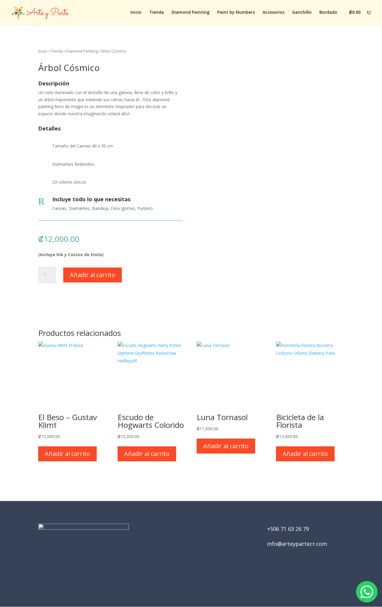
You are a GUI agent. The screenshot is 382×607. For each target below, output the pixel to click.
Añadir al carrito (92, 275)
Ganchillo (302, 12)
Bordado (328, 12)
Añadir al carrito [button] (67, 454)
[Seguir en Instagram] (199, 574)
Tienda (156, 12)
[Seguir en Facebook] (182, 574)
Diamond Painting (191, 12)
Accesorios (273, 12)
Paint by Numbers (236, 12)
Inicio (135, 12)
